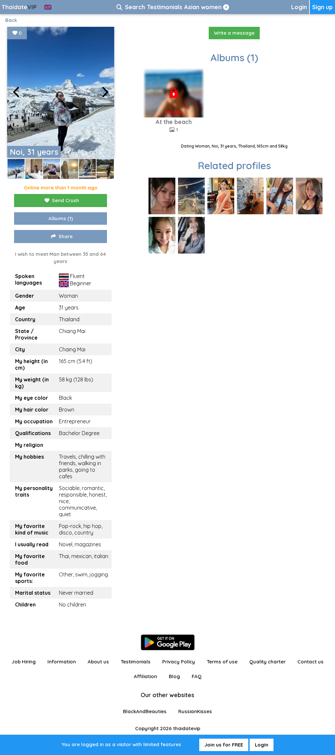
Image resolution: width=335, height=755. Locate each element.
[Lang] (48, 7)
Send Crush (65, 200)
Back (11, 20)
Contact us (310, 661)
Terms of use (222, 661)
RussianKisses (195, 711)
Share (66, 236)
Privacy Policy (178, 661)
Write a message (234, 33)
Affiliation (145, 676)
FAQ (197, 676)
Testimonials (135, 661)
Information (61, 661)
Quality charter (267, 661)
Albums (60, 218)
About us (98, 661)
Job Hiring (23, 661)
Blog (174, 676)
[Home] (19, 7)
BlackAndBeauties (145, 711)
